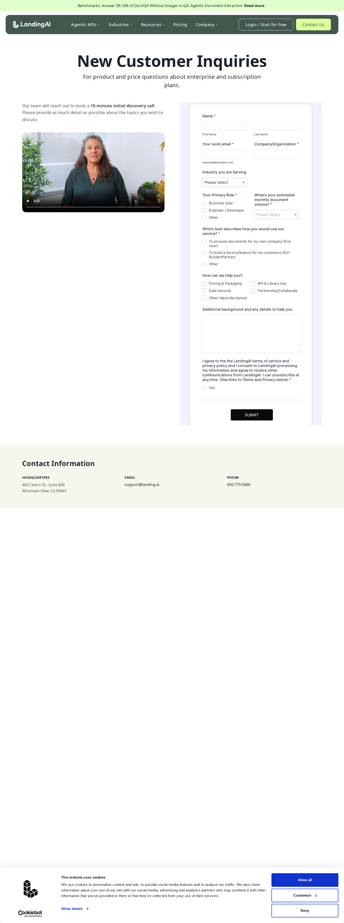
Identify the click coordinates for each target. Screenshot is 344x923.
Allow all (305, 880)
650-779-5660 (238, 484)
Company (205, 24)
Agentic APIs (83, 24)
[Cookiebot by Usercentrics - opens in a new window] (30, 913)
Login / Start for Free (265, 24)
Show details (72, 909)
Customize (302, 895)
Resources (151, 24)
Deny (305, 910)
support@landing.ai (141, 484)
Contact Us (313, 24)
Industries (119, 24)
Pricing (180, 24)
